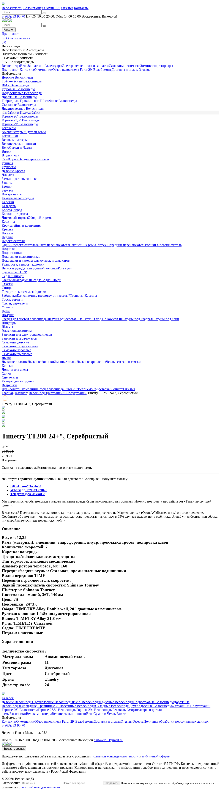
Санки (6, 373)
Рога (61, 268)
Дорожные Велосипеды (19, 97)
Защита (7, 182)
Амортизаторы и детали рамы (24, 132)
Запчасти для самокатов (19, 338)
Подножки (9, 249)
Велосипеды (11, 46)
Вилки (6, 151)
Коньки (7, 365)
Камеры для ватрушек (18, 381)
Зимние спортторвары (18, 62)
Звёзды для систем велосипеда (24, 319)
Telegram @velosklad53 (27, 494)
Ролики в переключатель (163, 245)
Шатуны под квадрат (136, 319)
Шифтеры (9, 323)
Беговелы (9, 128)
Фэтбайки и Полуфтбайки (21, 112)
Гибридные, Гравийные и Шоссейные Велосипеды (39, 101)
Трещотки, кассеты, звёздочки (24, 291)
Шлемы (7, 327)
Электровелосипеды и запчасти (25, 54)
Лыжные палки (65, 362)
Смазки (7, 284)
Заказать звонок (14, 748)
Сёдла (45, 280)
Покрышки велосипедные (21, 256)
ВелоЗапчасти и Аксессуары (23, 50)
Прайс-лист (10, 33)
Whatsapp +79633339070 (28, 490)
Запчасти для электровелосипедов (27, 334)
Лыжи (6, 358)
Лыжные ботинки (41, 362)
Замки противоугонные (19, 178)
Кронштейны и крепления (21, 225)
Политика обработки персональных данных (176, 721)
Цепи (6, 311)
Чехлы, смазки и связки (123, 362)
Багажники (10, 136)
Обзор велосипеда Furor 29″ (72, 69)
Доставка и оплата (125, 69)
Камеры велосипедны (18, 198)
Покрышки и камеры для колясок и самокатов (36, 260)
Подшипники (12, 253)
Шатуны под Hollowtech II (101, 319)
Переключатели (13, 241)
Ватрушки (9, 385)
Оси (5, 159)
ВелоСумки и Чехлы (17, 147)
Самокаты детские (15, 342)
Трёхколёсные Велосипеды (22, 81)
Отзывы (67, 8)
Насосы (7, 233)
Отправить (111, 783)
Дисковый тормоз (15, 217)
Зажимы (8, 280)
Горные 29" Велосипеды (20, 124)
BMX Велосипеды (15, 85)
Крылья (7, 229)
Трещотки (77, 295)
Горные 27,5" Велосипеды (21, 120)
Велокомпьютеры (15, 140)
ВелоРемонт (32, 8)
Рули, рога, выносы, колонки (23, 264)
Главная (7, 393)
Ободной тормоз (40, 217)
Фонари (7, 307)
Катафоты (9, 206)
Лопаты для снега (15, 369)
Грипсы (7, 163)
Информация (11, 73)
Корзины (8, 221)
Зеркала (7, 190)
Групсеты (9, 167)
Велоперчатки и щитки (19, 143)
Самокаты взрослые (16, 350)
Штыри (55, 280)
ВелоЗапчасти (12, 8)
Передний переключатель (126, 245)
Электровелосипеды (17, 330)
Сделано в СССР (14, 272)
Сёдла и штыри (13, 276)
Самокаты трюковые (17, 354)
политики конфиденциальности (115, 756)
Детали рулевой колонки (39, 268)
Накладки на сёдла (27, 280)
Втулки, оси (10, 155)
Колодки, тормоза (15, 214)
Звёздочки (9, 295)
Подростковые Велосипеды (22, 93)
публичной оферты (156, 756)
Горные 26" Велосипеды (20, 116)
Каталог (8, 29)
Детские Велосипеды (17, 77)
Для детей (9, 175)
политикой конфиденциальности (40, 787)
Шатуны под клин (165, 319)
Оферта (138, 721)
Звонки (7, 186)
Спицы (7, 288)
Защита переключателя (52, 245)
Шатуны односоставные (64, 319)
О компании (51, 8)
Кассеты (91, 295)
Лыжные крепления (91, 362)
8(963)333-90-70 (13, 16)
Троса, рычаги (12, 299)
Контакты (81, 8)
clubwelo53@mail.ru (108, 740)
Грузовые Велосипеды (18, 89)
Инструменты (12, 194)
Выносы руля (11, 268)
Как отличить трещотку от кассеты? (43, 295)
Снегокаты (10, 377)
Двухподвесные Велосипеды (23, 108)
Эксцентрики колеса (34, 159)
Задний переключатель (18, 245)
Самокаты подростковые (20, 346)
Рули (68, 268)
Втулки (13, 159)
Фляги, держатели (15, 303)
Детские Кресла (13, 171)
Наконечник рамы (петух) (88, 245)
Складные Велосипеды (19, 104)
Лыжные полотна (15, 362)
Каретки (8, 202)
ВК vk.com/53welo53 (25, 486)
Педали (7, 237)
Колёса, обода (12, 210)
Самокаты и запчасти (17, 58)
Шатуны (8, 315)
